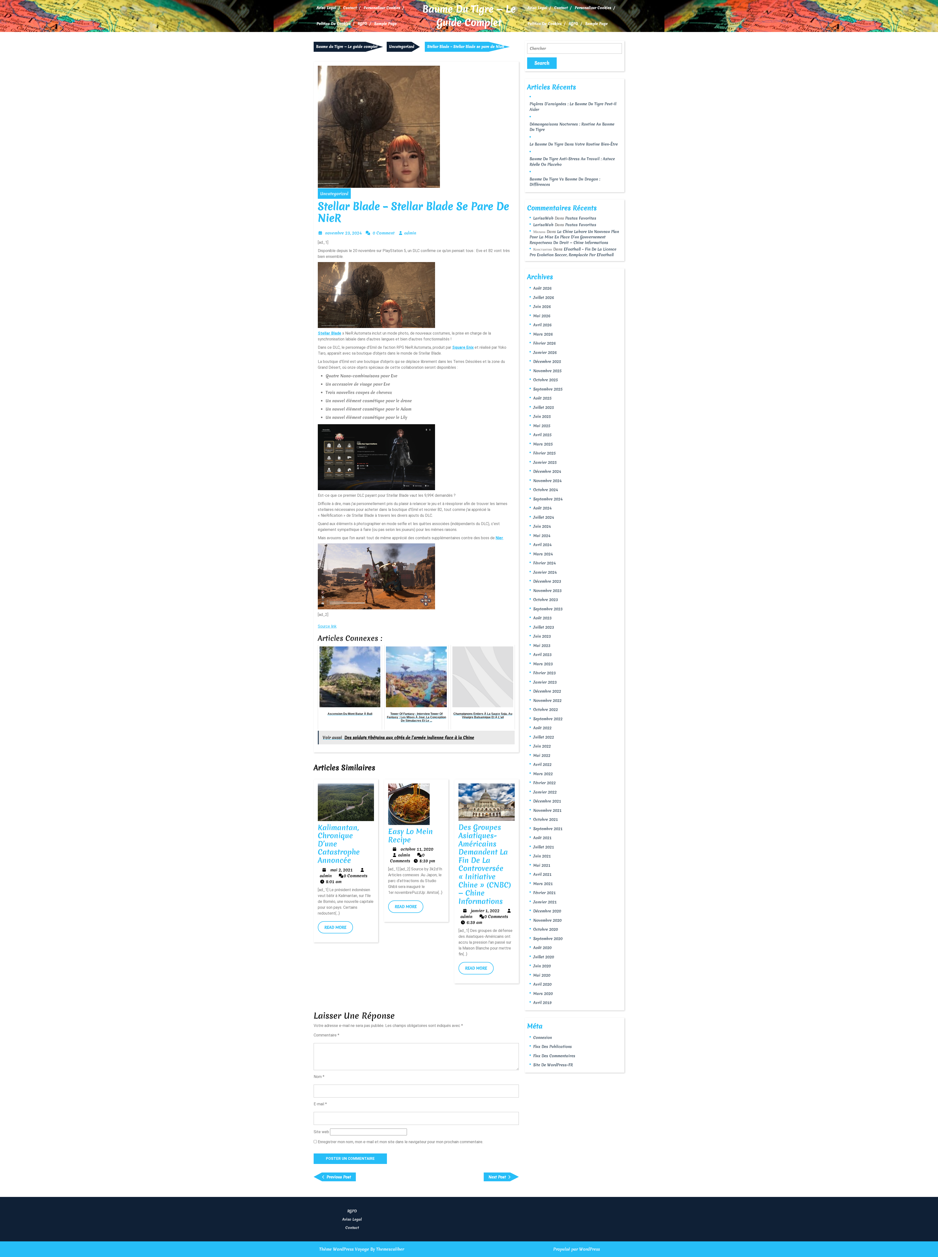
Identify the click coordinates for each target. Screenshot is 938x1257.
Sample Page (385, 23)
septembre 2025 (548, 389)
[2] (376, 575)
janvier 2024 (545, 572)
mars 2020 (543, 993)
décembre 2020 (547, 911)
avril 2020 (542, 984)
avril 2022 (542, 764)
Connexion (542, 1037)
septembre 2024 (548, 499)
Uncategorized (401, 46)
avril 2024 (542, 544)
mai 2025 (541, 425)
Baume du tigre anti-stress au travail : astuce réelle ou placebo (572, 161)
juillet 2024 (543, 517)
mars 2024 (543, 554)
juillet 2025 (543, 407)
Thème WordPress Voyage (344, 1249)
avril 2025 (542, 434)
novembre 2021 (547, 810)
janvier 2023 (545, 682)
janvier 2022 (545, 792)
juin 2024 (542, 526)
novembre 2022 (547, 700)
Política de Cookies (334, 23)
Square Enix (463, 347)
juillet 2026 (543, 297)
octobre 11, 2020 (417, 849)
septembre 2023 (548, 609)
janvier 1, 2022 (485, 910)
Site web (321, 1132)
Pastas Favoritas (580, 218)
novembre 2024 (547, 480)
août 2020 (542, 947)
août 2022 (542, 727)
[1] (376, 294)
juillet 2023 (543, 627)
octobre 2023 (545, 599)
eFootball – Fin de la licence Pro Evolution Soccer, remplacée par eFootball (573, 251)
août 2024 (542, 508)
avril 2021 (542, 874)
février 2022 (544, 782)
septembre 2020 (548, 938)
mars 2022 (543, 773)
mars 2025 (543, 444)
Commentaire (326, 1035)
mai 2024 (541, 535)
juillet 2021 (543, 847)
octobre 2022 (545, 709)
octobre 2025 (545, 379)
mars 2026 (543, 334)
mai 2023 (541, 645)
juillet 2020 (543, 957)
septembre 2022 (548, 718)
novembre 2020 (547, 920)
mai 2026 (541, 315)
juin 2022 (542, 746)
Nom (319, 1076)
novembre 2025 (547, 370)
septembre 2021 (548, 828)
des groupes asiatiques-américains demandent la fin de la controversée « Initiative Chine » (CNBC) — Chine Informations (484, 864)
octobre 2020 (545, 929)
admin (410, 233)
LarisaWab (543, 218)
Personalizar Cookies (382, 7)
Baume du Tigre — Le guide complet (469, 15)
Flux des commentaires (554, 1055)
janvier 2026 (545, 352)
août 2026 (542, 288)
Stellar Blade (329, 333)
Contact (350, 7)
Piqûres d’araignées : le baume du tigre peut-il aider (573, 106)
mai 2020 (541, 975)
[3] (376, 456)
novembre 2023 (547, 590)
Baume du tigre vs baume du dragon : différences (565, 181)
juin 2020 (542, 966)
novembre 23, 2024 (343, 233)
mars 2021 (543, 883)
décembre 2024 (547, 471)
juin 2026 (542, 306)
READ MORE (338, 929)
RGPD (362, 23)
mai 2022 (541, 755)
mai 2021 (541, 865)
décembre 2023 (547, 581)
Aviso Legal (326, 7)
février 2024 (544, 563)
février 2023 (544, 673)
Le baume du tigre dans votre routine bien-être (574, 144)
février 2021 (544, 892)
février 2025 (544, 453)
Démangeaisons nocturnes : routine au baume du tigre (572, 126)
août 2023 (542, 618)
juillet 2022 (543, 737)
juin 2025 (542, 416)
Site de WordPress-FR (553, 1064)
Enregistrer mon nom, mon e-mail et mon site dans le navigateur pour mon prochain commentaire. (400, 1142)
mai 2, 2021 (341, 870)
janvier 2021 (545, 902)
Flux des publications (552, 1046)
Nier (499, 538)
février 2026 (544, 343)
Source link (327, 626)
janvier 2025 (545, 462)
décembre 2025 (547, 361)
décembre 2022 (547, 691)
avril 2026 (542, 324)
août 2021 (542, 837)
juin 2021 (542, 856)
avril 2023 (542, 654)
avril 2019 (542, 1002)
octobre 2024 (545, 489)
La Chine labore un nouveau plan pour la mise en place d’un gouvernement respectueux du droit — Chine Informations (574, 237)
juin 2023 (542, 636)
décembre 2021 (547, 801)
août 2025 (542, 398)
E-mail (320, 1104)
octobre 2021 (545, 819)
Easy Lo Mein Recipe (410, 835)
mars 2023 (543, 663)
